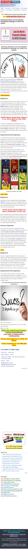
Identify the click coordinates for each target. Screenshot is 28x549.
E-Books (3, 10)
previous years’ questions (14, 144)
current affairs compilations (15, 238)
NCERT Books (4, 106)
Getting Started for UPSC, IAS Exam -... (11, 463)
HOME (2, 8)
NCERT (3, 360)
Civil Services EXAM (6, 356)
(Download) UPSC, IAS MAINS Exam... (11, 461)
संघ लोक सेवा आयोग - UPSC (7, 362)
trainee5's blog (24, 368)
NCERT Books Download (7, 489)
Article (11, 354)
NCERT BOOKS (5, 354)
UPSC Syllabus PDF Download (7, 482)
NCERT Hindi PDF (18, 489)
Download (24, 10)
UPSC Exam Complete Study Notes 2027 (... (12, 460)
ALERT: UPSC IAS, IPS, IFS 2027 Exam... (12, 454)
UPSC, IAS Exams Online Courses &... (11, 471)
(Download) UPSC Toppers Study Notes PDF (12, 458)
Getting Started (17, 10)
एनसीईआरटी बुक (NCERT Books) (8, 364)
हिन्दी (1, 11)
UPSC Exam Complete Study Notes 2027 (15, 14)
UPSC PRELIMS (16, 8)
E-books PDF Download (7, 487)
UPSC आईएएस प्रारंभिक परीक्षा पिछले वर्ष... (10, 467)
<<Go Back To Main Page (9, 349)
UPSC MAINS (24, 8)
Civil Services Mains (6, 358)
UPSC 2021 (4, 352)
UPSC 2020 (11, 352)
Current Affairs (9, 10)
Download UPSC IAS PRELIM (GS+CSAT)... (12, 456)
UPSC (7, 360)
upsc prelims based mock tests (18, 156)
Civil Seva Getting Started (7, 366)
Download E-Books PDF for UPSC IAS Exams (12, 469)
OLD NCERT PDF (5, 492)
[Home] (10, 3)
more (26, 472)
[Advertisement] (14, 384)
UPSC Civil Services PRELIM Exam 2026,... (12, 465)
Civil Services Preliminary (18, 356)
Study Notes (8, 8)
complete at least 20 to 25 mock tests (14, 231)
